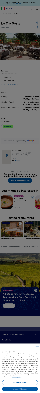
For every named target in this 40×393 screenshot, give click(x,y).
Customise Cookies (20, 382)
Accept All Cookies (20, 389)
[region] (20, 368)
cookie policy (16, 377)
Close (37, 346)
